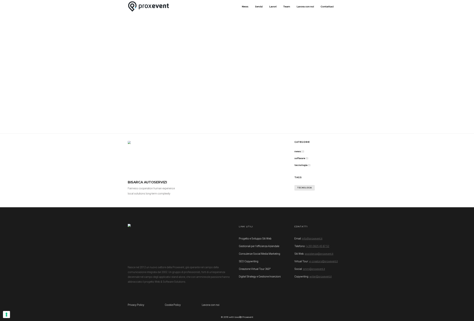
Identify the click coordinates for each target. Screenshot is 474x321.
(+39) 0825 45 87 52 (317, 246)
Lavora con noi (210, 304)
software (299, 158)
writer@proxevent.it (320, 276)
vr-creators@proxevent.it (323, 261)
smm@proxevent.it (314, 268)
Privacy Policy (136, 304)
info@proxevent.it (312, 238)
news (297, 151)
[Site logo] (148, 6)
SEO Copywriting (248, 261)
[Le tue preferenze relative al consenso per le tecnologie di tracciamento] (6, 314)
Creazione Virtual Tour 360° (255, 268)
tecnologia (301, 165)
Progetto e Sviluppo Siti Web (255, 238)
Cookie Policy (173, 304)
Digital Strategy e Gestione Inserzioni (260, 276)
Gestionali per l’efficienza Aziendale (259, 246)
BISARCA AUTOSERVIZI (147, 182)
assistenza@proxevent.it (319, 253)
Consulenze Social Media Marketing (259, 253)
